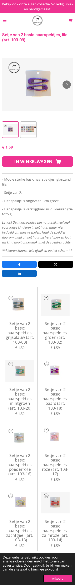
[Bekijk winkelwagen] (70, 20)
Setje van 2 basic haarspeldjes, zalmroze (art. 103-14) (55, 530)
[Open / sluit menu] (4, 20)
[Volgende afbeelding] (66, 84)
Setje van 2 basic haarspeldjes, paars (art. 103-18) (55, 398)
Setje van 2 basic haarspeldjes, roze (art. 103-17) (55, 464)
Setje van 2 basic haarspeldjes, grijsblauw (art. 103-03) (20, 332)
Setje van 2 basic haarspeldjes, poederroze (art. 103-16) (19, 464)
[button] (10, 129)
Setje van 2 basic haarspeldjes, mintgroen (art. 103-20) (19, 398)
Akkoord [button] (58, 578)
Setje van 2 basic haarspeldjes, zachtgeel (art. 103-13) (19, 530)
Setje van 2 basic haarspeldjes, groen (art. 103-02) (55, 332)
